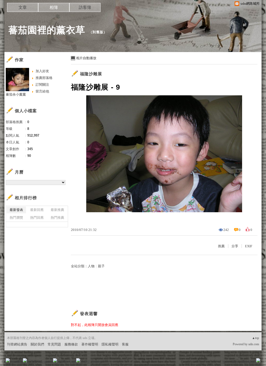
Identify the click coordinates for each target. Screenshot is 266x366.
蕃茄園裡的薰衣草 (46, 30)
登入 (225, 362)
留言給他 (42, 91)
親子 (101, 266)
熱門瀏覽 (16, 217)
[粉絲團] (8, 360)
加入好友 (42, 71)
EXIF (248, 246)
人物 (91, 266)
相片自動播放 (86, 58)
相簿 (54, 7)
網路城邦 (248, 362)
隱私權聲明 (110, 344)
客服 (125, 344)
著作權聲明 (89, 344)
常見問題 (54, 344)
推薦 (221, 246)
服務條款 (71, 344)
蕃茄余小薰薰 (16, 94)
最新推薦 (57, 210)
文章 (22, 7)
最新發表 (16, 210)
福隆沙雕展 (91, 74)
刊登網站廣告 (17, 344)
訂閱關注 (42, 84)
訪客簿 (85, 7)
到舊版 (97, 32)
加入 (234, 362)
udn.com (253, 344)
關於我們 (37, 344)
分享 (234, 246)
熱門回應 (37, 217)
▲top (255, 338)
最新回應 (37, 210)
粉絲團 (16, 362)
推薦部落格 (44, 78)
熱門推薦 (57, 217)
